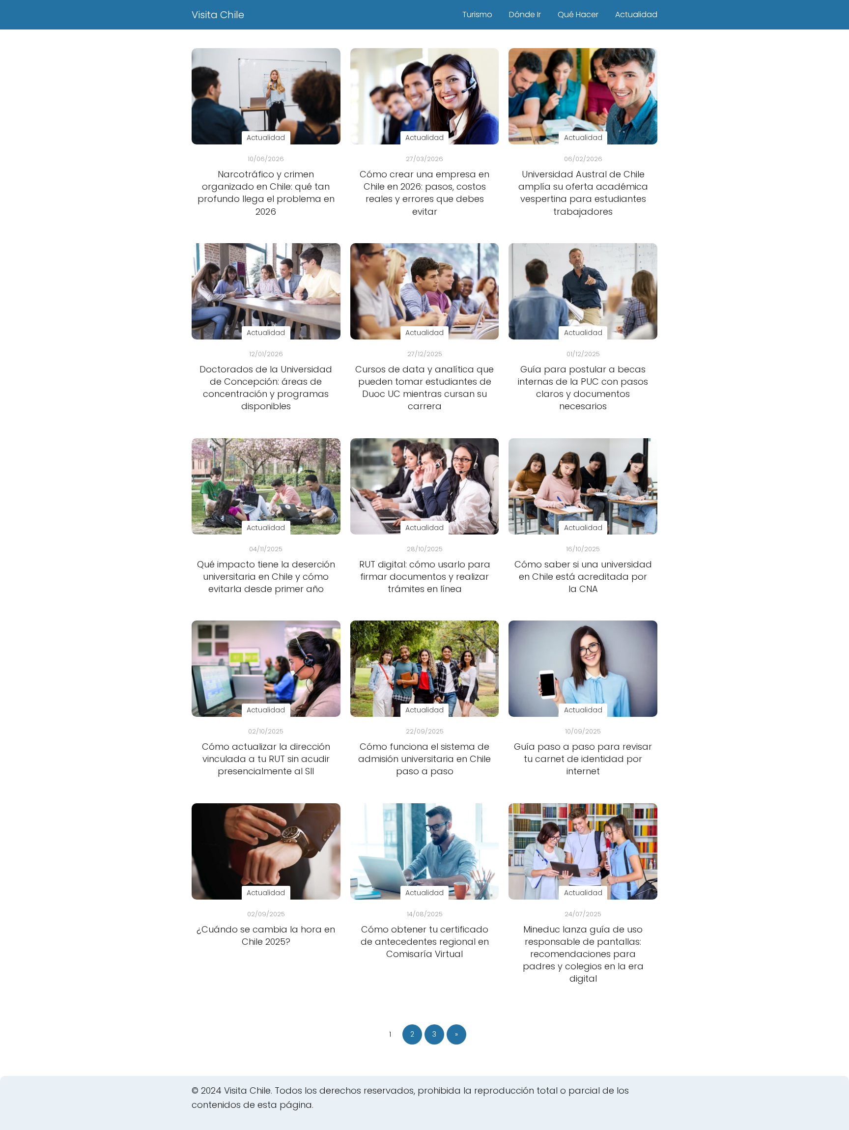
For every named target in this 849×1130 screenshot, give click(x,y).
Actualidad (636, 14)
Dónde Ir (525, 14)
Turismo (477, 14)
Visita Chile (218, 15)
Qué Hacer (578, 14)
